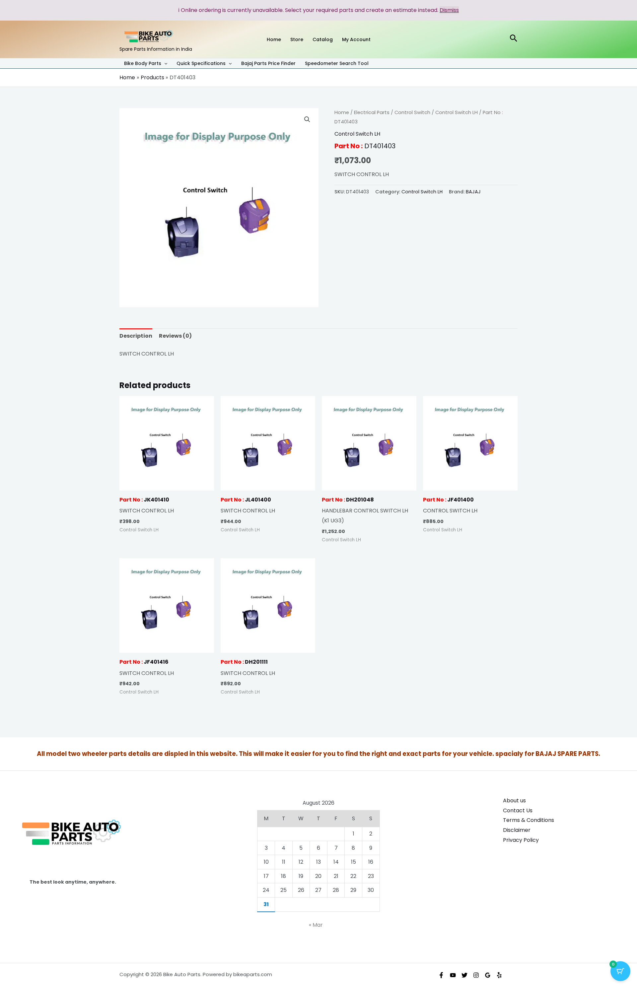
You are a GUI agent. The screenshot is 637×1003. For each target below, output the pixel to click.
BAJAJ (473, 191)
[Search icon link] (514, 39)
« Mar (316, 925)
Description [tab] (135, 336)
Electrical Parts (371, 112)
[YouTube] (453, 975)
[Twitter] (464, 975)
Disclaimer (517, 830)
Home (341, 112)
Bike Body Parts (142, 63)
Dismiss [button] (449, 10)
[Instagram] (476, 975)
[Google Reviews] (488, 975)
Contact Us (517, 810)
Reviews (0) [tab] (175, 336)
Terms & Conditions (528, 820)
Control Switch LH (456, 112)
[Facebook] (441, 975)
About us (514, 800)
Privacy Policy (521, 840)
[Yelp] (499, 975)
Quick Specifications (201, 63)
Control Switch (412, 112)
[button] (164, 63)
